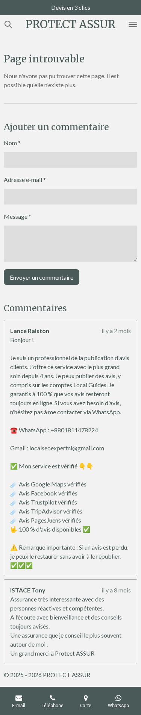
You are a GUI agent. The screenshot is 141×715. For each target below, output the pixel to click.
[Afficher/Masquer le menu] (132, 24)
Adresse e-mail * (25, 179)
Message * (17, 216)
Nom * (12, 142)
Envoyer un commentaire (41, 277)
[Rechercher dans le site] (8, 24)
